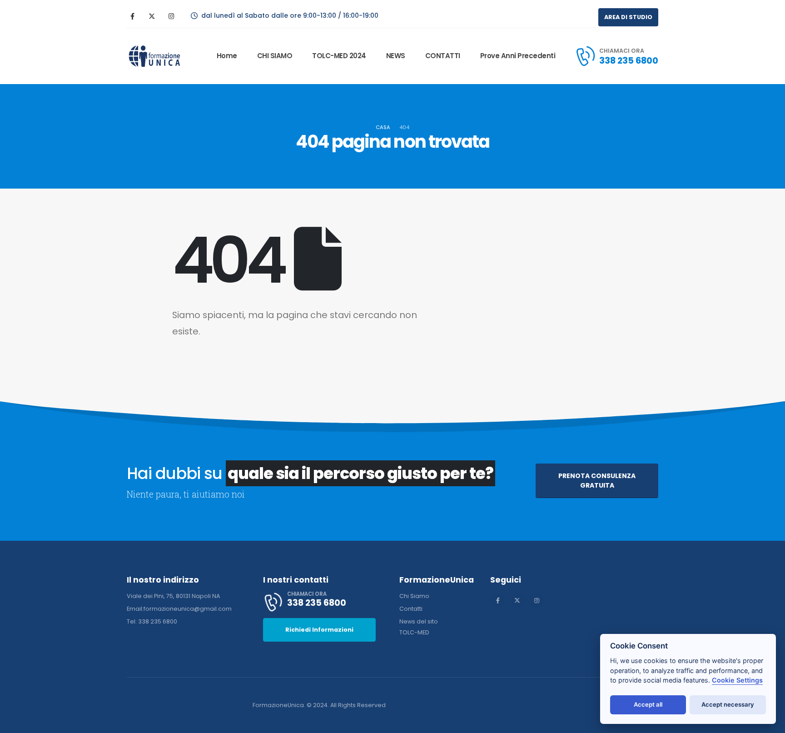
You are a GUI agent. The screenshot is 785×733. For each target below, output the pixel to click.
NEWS (395, 55)
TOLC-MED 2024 (339, 55)
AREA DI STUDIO (628, 17)
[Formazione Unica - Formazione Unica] (155, 56)
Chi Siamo (414, 596)
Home (227, 55)
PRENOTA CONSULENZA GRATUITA (597, 480)
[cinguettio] (151, 16)
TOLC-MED (414, 632)
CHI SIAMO (275, 55)
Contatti (410, 609)
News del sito (418, 621)
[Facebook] (132, 16)
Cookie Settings (737, 680)
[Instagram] (171, 16)
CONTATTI (442, 55)
